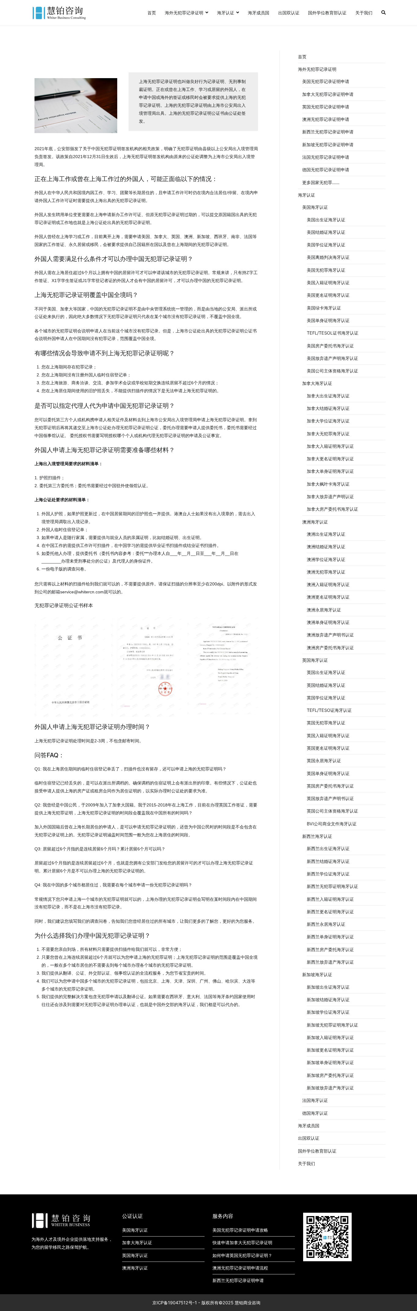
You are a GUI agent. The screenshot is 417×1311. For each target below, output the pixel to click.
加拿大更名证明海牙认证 (330, 458)
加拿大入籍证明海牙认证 (330, 446)
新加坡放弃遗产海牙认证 (330, 1087)
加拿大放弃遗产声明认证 (330, 496)
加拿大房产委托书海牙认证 (332, 509)
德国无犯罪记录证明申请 (325, 169)
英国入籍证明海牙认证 (328, 735)
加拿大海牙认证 (317, 383)
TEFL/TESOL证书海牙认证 (332, 332)
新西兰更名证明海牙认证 (330, 911)
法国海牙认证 (315, 1100)
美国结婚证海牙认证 (326, 232)
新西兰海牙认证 (317, 836)
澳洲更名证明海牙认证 (328, 596)
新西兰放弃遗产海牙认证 (330, 962)
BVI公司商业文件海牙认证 (332, 823)
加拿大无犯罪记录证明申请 (328, 94)
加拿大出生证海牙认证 (328, 395)
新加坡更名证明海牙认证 (330, 1049)
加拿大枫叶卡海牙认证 (328, 484)
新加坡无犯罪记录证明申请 (328, 144)
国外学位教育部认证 (327, 12)
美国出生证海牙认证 (326, 219)
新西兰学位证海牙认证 (328, 873)
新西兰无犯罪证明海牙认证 (332, 886)
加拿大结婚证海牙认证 (328, 408)
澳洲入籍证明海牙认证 (328, 584)
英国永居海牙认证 (324, 760)
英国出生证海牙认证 (326, 672)
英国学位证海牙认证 (326, 697)
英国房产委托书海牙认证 (330, 785)
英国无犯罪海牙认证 (326, 722)
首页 (151, 12)
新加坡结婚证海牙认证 (328, 999)
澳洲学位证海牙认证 (326, 559)
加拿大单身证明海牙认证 (330, 471)
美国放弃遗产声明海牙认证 (332, 358)
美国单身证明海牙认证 (328, 320)
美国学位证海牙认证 (326, 244)
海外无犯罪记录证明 (184, 12)
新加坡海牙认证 (317, 974)
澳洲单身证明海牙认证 (328, 622)
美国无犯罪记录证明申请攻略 (240, 1230)
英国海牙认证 (315, 660)
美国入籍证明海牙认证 (328, 282)
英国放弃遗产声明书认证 (330, 798)
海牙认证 (225, 12)
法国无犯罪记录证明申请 (325, 157)
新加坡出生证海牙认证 (328, 987)
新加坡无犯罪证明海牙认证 (332, 1024)
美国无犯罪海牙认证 (326, 270)
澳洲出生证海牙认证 (326, 534)
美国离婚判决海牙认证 (328, 257)
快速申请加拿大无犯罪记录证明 (242, 1242)
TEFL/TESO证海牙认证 (329, 710)
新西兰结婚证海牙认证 (328, 861)
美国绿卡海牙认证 (324, 307)
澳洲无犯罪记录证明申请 (325, 119)
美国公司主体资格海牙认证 (332, 370)
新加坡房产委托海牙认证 (330, 1075)
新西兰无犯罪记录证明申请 (328, 131)
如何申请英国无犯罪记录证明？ (242, 1255)
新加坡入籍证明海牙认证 (330, 1037)
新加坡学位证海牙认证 (328, 1012)
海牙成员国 (258, 12)
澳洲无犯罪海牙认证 (326, 571)
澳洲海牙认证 (315, 521)
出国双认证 (288, 12)
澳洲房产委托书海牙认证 (330, 647)
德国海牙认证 (315, 1113)
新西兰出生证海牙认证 (328, 848)
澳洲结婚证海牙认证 (326, 546)
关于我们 (363, 12)
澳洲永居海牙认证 (324, 609)
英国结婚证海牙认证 (326, 685)
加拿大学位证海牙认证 (328, 420)
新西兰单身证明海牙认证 (330, 936)
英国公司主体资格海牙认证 (332, 810)
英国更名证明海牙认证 (328, 748)
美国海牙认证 (315, 207)
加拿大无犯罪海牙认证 (328, 433)
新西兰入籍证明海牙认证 (330, 899)
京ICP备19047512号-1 (174, 1302)
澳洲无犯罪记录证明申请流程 (240, 1267)
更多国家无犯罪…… (320, 182)
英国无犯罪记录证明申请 (325, 106)
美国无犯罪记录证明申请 (325, 81)
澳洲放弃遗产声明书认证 (330, 634)
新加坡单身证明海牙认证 (330, 1062)
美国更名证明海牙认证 (328, 295)
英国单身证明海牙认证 (328, 773)
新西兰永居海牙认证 (326, 924)
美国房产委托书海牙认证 (330, 345)
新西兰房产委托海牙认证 (330, 949)
